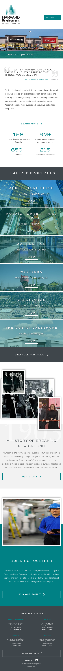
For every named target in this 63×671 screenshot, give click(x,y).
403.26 (46, 627)
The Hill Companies (30, 653)
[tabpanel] (31, 44)
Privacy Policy (31, 666)
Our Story (29, 477)
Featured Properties (31, 173)
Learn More (29, 124)
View (31, 201)
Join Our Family (30, 594)
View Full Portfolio (30, 355)
